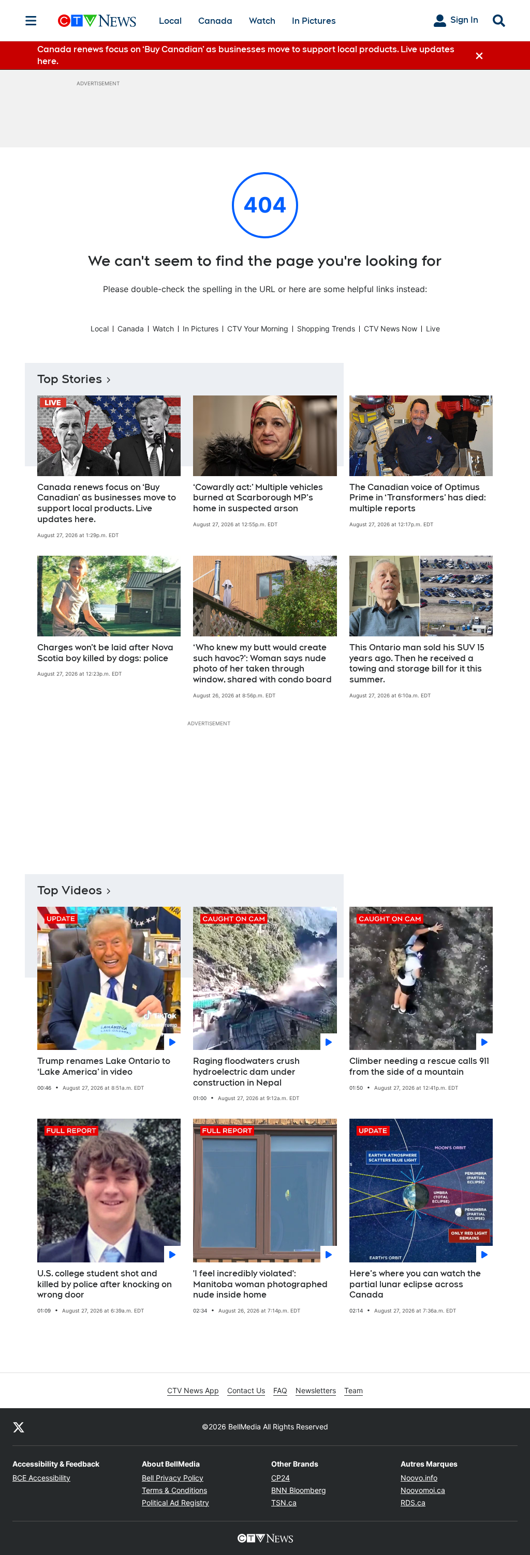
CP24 (280, 1477)
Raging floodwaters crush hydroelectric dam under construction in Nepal (246, 1072)
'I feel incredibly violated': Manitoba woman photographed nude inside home (260, 1284)
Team (353, 1390)
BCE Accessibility (41, 1477)
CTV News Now (390, 328)
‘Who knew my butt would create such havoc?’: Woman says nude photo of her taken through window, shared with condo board (262, 663)
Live (433, 328)
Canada (215, 21)
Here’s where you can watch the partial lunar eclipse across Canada (415, 1284)
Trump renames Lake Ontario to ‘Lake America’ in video (103, 1066)
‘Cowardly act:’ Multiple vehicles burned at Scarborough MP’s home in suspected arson (258, 498)
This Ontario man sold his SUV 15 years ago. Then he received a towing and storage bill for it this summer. (416, 663)
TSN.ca (284, 1502)
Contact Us (246, 1390)
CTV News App (193, 1390)
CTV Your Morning (257, 328)
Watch (262, 21)
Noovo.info (419, 1477)
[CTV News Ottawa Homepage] (97, 20)
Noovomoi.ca (423, 1490)
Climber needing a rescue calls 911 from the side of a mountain (419, 1066)
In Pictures (314, 21)
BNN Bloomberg (298, 1490)
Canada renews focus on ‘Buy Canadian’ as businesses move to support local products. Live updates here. (106, 503)
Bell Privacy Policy (172, 1477)
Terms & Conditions (174, 1490)
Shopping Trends (326, 328)
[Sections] (31, 20)
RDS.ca (413, 1502)
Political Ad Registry (175, 1502)
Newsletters (316, 1390)
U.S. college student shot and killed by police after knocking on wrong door (104, 1284)
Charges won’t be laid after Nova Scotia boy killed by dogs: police (105, 653)
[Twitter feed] (18, 1427)
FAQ (280, 1390)
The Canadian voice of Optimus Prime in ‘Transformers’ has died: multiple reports (417, 498)
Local (170, 21)
